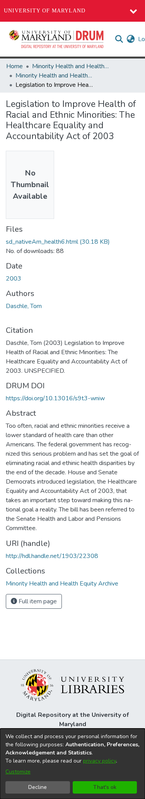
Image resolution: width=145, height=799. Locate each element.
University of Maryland (44, 11)
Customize (18, 771)
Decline (37, 787)
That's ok (104, 787)
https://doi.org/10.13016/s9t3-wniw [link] (55, 398)
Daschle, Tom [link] (24, 306)
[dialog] (72, 763)
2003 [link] (13, 278)
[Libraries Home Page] (72, 684)
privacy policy (99, 761)
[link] (58, 242)
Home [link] (14, 66)
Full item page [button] (37, 601)
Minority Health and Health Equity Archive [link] (70, 66)
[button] (57, 39)
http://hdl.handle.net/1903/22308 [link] (52, 556)
